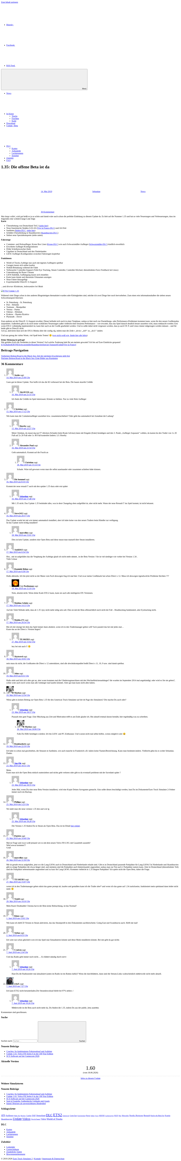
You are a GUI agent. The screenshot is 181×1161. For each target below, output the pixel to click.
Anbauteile (16, 151)
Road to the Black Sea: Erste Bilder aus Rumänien (29, 358)
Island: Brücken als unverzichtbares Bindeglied (26, 1103)
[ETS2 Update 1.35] (10, 291)
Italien (8, 345)
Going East (73, 1116)
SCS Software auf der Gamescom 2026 (22, 1056)
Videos (26, 1118)
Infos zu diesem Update (90, 1078)
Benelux (23, 1115)
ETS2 (3, 345)
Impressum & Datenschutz (53, 1159)
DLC (8, 146)
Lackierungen (17, 153)
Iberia (88, 1116)
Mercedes (125, 1116)
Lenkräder (10, 1147)
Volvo (43, 1119)
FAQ (8, 160)
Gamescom (66, 1115)
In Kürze (10, 114)
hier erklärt (75, 826)
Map (120, 1115)
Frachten (15, 118)
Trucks (14, 116)
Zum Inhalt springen (9, 2)
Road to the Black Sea (157, 1116)
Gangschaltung (12, 1149)
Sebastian (96, 191)
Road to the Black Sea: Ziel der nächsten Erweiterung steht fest (35, 356)
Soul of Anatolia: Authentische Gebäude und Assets (28, 1101)
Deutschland (40, 1115)
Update (60, 345)
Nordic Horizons (136, 1115)
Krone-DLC (52, 244)
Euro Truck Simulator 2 (23, 1159)
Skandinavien (37, 345)
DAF (34, 1116)
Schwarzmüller (25, 345)
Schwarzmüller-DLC (98, 244)
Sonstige (15, 156)
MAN (116, 1116)
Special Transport (50, 345)
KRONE (15, 345)
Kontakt (37, 1159)
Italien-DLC (21, 230)
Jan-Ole (17, 763)
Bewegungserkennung (15, 1154)
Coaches (29, 1116)
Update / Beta (12, 126)
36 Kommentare (47, 212)
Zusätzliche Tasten (14, 1152)
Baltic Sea (17, 1115)
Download (10, 123)
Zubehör (10, 158)
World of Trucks (54, 1119)
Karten (14, 148)
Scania (167, 1115)
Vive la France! (69, 345)
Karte (14, 121)
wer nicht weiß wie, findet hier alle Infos (70, 335)
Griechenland (81, 1115)
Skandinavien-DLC (49, 233)
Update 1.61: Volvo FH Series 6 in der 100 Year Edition (29, 1054)
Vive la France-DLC (45, 228)
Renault (147, 1115)
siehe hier (44, 226)
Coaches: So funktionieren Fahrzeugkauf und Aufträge (29, 1051)
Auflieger (10, 1115)
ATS (3, 1115)
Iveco (97, 1115)
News (8, 93)
